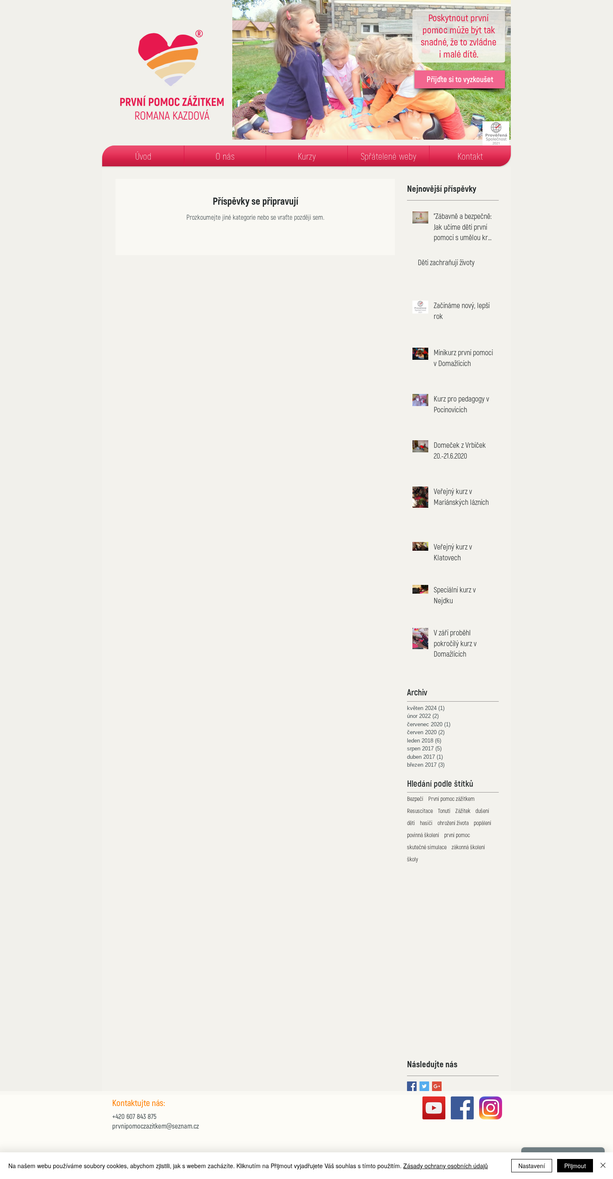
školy (412, 859)
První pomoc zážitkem (451, 798)
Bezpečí (415, 798)
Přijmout (575, 1165)
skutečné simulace (427, 846)
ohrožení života (453, 822)
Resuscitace (420, 810)
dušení (482, 810)
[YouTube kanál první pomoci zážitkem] (433, 1107)
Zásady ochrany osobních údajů (445, 1165)
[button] (225, 155)
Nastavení (531, 1165)
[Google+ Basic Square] (437, 1086)
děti (411, 822)
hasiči (426, 822)
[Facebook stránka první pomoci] (462, 1107)
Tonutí (444, 810)
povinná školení (423, 834)
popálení (482, 822)
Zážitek (462, 810)
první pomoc (457, 834)
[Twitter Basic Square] (424, 1086)
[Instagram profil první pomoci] (490, 1107)
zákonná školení (468, 846)
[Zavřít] (603, 1165)
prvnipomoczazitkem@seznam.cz (155, 1125)
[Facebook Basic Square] (412, 1086)
